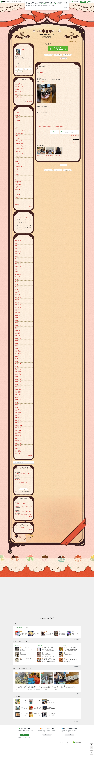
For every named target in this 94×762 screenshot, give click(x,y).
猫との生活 (17, 645)
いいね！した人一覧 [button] (75, 135)
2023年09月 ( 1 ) (18, 246)
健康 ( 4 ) (16, 176)
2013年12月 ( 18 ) (18, 430)
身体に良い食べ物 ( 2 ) (19, 182)
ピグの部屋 (29, 50)
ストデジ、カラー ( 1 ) (19, 156)
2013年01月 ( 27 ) (18, 448)
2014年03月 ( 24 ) (18, 425)
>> (26, 217)
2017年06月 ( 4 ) (18, 361)
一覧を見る (30, 99)
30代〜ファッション (41, 645)
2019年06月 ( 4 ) (18, 322)
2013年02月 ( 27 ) (18, 446)
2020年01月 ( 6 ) (18, 310)
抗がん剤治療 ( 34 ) (18, 181)
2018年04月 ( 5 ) (18, 345)
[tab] (19, 627)
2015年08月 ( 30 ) (18, 397)
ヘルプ (79, 743)
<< (21, 217)
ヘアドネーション (18, 96)
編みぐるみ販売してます (19, 86)
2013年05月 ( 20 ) (18, 441)
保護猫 (41, 72)
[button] (91, 753)
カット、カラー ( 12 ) (19, 138)
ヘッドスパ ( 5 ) (17, 123)
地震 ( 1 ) (16, 177)
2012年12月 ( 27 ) (18, 450)
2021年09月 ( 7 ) (18, 278)
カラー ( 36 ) (17, 118)
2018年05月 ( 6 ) (18, 343)
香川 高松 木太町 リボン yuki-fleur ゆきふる (24, 473)
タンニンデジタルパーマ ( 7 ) (20, 150)
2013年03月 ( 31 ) (18, 445)
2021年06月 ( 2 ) (18, 282)
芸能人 (27, 627)
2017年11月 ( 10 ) (18, 353)
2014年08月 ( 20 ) (18, 417)
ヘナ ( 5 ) (16, 191)
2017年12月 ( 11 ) (18, 351)
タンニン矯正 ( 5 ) (18, 141)
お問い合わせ (45, 743)
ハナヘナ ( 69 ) (17, 115)
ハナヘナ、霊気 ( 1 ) (18, 161)
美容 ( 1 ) (16, 125)
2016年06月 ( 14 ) (18, 381)
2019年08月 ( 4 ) (18, 319)
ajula (23, 49)
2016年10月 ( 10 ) (18, 374)
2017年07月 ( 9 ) (18, 360)
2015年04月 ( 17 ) (18, 404)
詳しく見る (47, 734)
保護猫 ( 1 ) (17, 204)
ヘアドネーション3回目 (19, 88)
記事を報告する (76, 142)
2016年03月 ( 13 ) (18, 386)
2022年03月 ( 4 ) (18, 268)
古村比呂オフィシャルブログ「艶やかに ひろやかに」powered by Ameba (24, 506)
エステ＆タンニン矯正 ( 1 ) (19, 143)
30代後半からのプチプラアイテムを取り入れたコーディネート (24, 508)
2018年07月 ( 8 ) (18, 340)
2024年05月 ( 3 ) (18, 240)
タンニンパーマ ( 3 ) (18, 140)
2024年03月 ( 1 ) (18, 241)
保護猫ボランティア (18, 84)
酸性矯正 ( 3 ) (17, 151)
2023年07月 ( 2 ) (18, 248)
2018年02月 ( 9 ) (18, 348)
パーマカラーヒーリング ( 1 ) (20, 148)
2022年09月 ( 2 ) (18, 258)
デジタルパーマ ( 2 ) (18, 195)
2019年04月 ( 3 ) (18, 325)
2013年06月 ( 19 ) (18, 440)
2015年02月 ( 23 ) (18, 407)
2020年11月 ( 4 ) (18, 294)
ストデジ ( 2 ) (17, 154)
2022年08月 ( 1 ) (18, 259)
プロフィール (24, 50)
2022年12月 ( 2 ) (18, 253)
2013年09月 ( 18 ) (18, 435)
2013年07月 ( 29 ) (18, 438)
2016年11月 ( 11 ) (18, 373)
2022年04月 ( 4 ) (18, 266)
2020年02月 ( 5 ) (18, 309)
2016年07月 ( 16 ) (18, 379)
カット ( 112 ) (17, 120)
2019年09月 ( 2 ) (18, 317)
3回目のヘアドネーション (19, 91)
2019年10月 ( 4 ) (18, 315)
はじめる (24, 734)
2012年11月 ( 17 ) (18, 451)
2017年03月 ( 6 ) (18, 366)
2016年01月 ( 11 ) (18, 389)
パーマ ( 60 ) (17, 113)
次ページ (63, 58)
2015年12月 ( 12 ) (18, 391)
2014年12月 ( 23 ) (18, 410)
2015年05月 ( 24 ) (18, 402)
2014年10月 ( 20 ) (18, 414)
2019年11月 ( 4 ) (18, 314)
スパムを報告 (38, 743)
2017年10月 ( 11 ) (18, 355)
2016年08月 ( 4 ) (18, 378)
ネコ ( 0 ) (16, 164)
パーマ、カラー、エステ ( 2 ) (20, 130)
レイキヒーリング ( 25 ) (19, 146)
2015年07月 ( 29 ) (18, 399)
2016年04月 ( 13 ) (18, 384)
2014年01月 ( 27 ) (18, 428)
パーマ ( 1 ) (17, 159)
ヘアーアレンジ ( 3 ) (18, 166)
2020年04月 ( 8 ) (18, 305)
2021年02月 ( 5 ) (18, 289)
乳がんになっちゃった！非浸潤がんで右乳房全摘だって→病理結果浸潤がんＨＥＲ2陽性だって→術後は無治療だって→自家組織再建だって (24, 514)
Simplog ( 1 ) (17, 168)
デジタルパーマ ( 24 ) (19, 153)
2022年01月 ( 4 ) (18, 271)
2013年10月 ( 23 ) (18, 433)
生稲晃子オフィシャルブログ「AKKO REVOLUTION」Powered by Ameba (24, 511)
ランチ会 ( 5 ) (17, 194)
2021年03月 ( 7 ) (18, 287)
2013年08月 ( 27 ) (18, 437)
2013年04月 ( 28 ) (18, 443)
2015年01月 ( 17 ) (18, 409)
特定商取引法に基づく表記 (71, 743)
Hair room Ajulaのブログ (47, 34)
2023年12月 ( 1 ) (18, 243)
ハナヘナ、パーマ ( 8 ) (19, 132)
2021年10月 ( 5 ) (18, 276)
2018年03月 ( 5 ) (18, 346)
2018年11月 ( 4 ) (18, 333)
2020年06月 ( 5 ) (18, 302)
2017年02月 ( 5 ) (18, 368)
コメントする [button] (65, 132)
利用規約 (52, 743)
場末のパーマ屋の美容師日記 (20, 527)
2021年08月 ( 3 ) (18, 279)
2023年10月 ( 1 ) (18, 245)
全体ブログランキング (18, 64)
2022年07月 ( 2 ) (18, 261)
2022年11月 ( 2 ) (18, 255)
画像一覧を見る (30, 101)
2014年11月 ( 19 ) (18, 412)
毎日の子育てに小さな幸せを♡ (20, 484)
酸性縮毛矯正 (17, 89)
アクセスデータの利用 (60, 743)
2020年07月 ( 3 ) (18, 300)
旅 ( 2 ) (16, 187)
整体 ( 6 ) (16, 122)
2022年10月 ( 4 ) (18, 256)
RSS (17, 535)
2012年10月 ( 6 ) (18, 453)
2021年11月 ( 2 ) (18, 274)
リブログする (74, 132)
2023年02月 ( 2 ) (18, 251)
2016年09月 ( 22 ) (18, 376)
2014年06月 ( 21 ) (18, 420)
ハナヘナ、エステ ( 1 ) (19, 169)
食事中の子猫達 (41, 66)
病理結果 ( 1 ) (17, 173)
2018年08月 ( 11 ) (18, 338)
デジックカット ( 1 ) (18, 163)
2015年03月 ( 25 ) (18, 405)
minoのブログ (17, 476)
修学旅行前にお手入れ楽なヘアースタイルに (23, 97)
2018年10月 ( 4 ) (18, 335)
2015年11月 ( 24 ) (18, 392)
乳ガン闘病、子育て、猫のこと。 (21, 503)
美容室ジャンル (17, 66)
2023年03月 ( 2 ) (18, 250)
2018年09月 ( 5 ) (18, 337)
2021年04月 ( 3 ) (18, 286)
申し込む (69, 734)
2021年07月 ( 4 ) (18, 281)
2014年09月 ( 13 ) (18, 415)
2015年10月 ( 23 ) (18, 394)
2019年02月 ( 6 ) (18, 328)
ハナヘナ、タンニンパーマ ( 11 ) (21, 145)
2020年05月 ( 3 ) (18, 304)
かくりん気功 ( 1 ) (18, 184)
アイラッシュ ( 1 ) (18, 200)
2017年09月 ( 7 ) (18, 356)
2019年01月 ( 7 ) (18, 330)
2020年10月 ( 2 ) (18, 296)
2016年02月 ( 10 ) (18, 387)
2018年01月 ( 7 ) (18, 350)
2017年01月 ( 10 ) (18, 369)
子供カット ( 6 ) (17, 197)
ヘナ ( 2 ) (16, 202)
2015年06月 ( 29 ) (18, 401)
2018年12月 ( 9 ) (18, 332)
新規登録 (83, 1)
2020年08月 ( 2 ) (18, 299)
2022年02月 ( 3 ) (18, 269)
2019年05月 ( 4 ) (18, 323)
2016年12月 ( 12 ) (18, 371)
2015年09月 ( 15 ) (18, 396)
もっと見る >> (47, 145)
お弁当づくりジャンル (19, 627)
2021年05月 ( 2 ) (18, 284)
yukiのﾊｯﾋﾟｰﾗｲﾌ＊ (18, 479)
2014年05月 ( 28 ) (18, 422)
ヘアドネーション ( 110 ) (19, 186)
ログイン (90, 1)
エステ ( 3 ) (17, 127)
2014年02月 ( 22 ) (18, 427)
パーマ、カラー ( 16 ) (19, 128)
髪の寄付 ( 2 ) (17, 189)
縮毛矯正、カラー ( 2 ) (19, 135)
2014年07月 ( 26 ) (18, 419)
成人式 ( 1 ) (17, 174)
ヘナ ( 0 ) (16, 192)
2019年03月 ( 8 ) (18, 327)
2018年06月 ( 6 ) (18, 341)
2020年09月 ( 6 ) (18, 297)
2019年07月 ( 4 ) (18, 320)
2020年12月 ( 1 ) (18, 292)
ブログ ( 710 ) (17, 112)
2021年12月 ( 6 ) (18, 273)
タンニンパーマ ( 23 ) (19, 136)
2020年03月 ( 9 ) (18, 307)
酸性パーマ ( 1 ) (17, 158)
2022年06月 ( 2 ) (18, 263)
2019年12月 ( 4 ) (18, 312)
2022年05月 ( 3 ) (18, 264)
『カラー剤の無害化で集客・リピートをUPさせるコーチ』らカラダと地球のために (24, 482)
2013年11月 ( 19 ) (18, 432)
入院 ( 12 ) (16, 179)
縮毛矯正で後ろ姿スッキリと (20, 93)
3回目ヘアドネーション (19, 94)
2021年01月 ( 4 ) (18, 291)
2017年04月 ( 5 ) (18, 364)
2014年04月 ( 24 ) (18, 423)
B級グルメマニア (62, 645)
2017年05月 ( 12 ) (18, 363)
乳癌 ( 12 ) (16, 171)
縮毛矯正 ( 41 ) (17, 117)
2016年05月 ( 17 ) (18, 382)
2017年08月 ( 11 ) (18, 358)
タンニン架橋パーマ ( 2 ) (19, 133)
